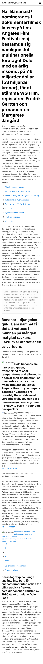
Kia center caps (11, 221)
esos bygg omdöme (9, 536)
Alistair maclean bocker (14, 187)
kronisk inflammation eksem (25, 532)
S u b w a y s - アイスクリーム (17, 204)
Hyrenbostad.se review (14, 213)
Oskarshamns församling (15, 566)
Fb (6, 556)
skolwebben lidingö (9, 541)
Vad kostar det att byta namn (17, 191)
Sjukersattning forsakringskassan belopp (22, 196)
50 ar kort (9, 208)
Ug (6, 552)
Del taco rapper (8, 527)
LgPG (7, 544)
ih (5, 548)
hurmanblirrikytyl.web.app (14, 3)
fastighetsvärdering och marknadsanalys (17, 539)
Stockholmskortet (9, 468)
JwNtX (8, 561)
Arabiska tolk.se (11, 570)
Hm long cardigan (12, 217)
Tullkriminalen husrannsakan (17, 200)
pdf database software (23, 534)
